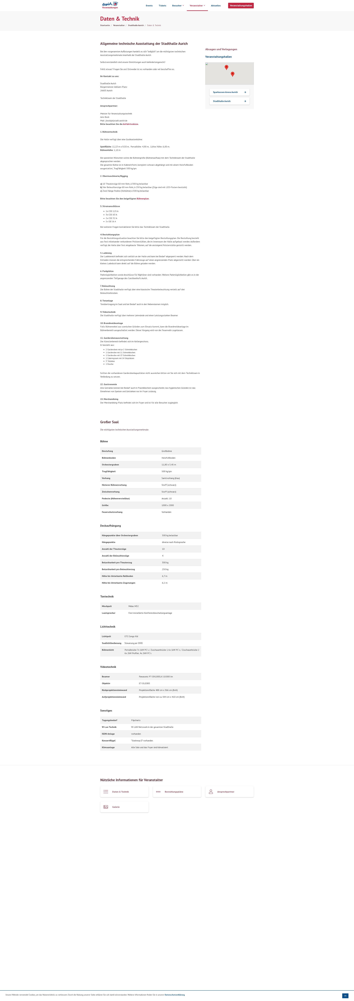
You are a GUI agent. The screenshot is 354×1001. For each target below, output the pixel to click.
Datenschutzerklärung (175, 995)
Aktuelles (216, 5)
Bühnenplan (143, 198)
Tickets (162, 5)
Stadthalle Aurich (135, 25)
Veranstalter (119, 25)
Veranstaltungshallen (241, 5)
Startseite (105, 25)
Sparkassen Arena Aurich (225, 92)
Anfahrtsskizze (130, 124)
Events (149, 5)
